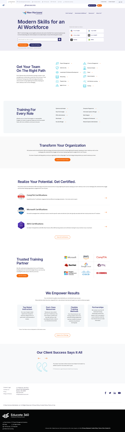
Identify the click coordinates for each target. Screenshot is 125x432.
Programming (63, 81)
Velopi (60, 1)
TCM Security (46, 1)
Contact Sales (103, 1)
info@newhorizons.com (22, 394)
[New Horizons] (32, 12)
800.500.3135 (31, 5)
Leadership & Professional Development (69, 72)
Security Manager (60, 121)
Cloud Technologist (60, 111)
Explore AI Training (35, 45)
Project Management (65, 63)
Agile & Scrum (63, 85)
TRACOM (54, 1)
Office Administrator (60, 115)
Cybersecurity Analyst (61, 108)
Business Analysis (91, 68)
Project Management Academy (24, 1)
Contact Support (112, 1)
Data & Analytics (91, 76)
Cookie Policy (44, 405)
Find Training (69, 13)
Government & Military (80, 13)
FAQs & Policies (7, 393)
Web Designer (86, 115)
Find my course (23, 45)
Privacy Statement (86, 428)
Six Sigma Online (36, 1)
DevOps (89, 85)
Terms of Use (51, 405)
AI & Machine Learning (92, 81)
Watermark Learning (69, 1)
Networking (63, 76)
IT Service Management (92, 63)
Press (4, 391)
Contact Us (6, 389)
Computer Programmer (88, 108)
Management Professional (89, 118)
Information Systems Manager (90, 111)
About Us (98, 13)
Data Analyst (59, 118)
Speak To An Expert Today (62, 159)
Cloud (88, 72)
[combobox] (38, 39)
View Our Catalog (22, 275)
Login (121, 1)
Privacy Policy (36, 405)
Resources (91, 13)
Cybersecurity (63, 67)
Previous (38, 358)
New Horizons (12, 1)
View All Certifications (62, 237)
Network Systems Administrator (90, 121)
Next (47, 358)
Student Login (7, 387)
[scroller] (122, 430)
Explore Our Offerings (62, 335)
